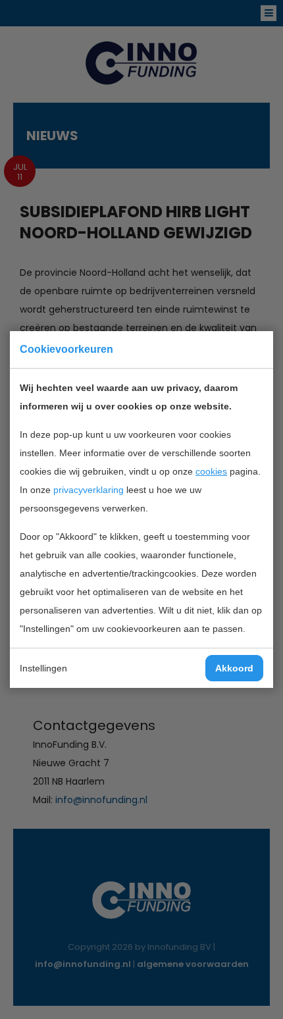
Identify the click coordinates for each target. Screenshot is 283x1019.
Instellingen (43, 668)
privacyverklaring (88, 489)
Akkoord (234, 668)
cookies (211, 471)
